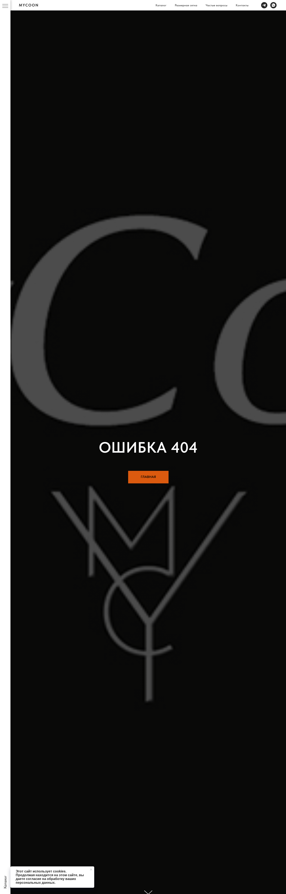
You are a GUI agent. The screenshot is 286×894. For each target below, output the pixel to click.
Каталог (161, 5)
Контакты (242, 5)
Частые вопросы (216, 5)
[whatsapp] (273, 5)
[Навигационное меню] (5, 6)
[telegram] (264, 5)
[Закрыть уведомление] (91, 869)
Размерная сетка (186, 5)
